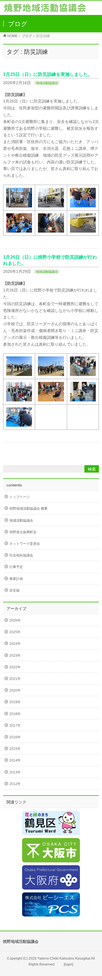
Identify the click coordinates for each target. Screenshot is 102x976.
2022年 (15, 667)
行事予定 (16, 567)
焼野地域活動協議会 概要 (28, 509)
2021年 (15, 679)
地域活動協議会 (47, 83)
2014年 (15, 760)
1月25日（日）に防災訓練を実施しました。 (47, 74)
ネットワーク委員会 (24, 544)
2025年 (15, 632)
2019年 (15, 702)
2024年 (15, 644)
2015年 (15, 749)
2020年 (15, 690)
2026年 (15, 620)
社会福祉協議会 (21, 555)
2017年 (15, 726)
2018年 (15, 714)
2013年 (15, 772)
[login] (68, 964)
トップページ (19, 497)
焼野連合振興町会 (23, 532)
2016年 (15, 737)
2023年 (15, 656)
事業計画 (16, 579)
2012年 (15, 784)
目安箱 (14, 590)
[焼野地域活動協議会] (45, 9)
